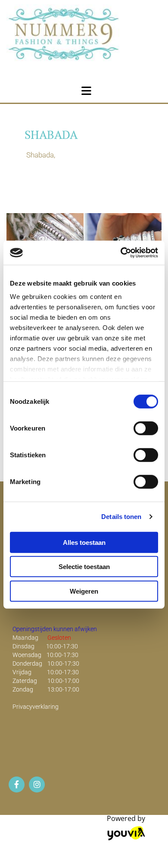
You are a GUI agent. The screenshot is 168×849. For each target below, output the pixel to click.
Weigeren (84, 590)
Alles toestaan (84, 542)
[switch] (146, 428)
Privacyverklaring (35, 706)
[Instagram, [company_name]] (36, 784)
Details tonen (121, 516)
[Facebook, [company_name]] (16, 784)
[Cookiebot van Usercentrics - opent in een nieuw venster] (121, 252)
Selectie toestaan (84, 566)
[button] (86, 89)
